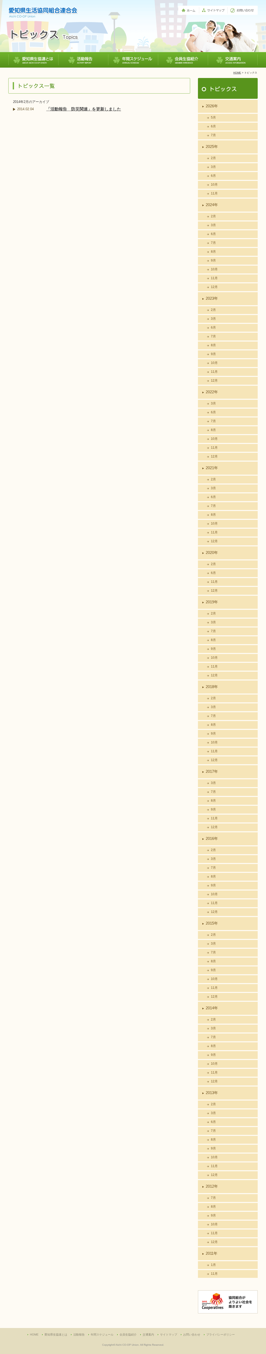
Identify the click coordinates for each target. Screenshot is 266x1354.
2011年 (211, 1253)
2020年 (212, 552)
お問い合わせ (191, 1334)
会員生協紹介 (128, 1334)
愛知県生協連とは (55, 1334)
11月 (214, 193)
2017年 (212, 771)
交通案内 (148, 1334)
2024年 (212, 204)
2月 (213, 158)
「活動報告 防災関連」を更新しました (83, 109)
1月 (213, 1265)
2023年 (212, 298)
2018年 (212, 686)
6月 (213, 126)
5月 (213, 117)
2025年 (212, 146)
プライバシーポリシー (220, 1334)
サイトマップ (168, 1334)
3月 (213, 167)
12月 (214, 287)
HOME (237, 72)
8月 (213, 251)
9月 (213, 260)
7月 (213, 135)
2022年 (212, 392)
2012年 (212, 1186)
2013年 (212, 1092)
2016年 (212, 838)
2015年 (212, 923)
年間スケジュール (102, 1334)
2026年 (212, 106)
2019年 (212, 602)
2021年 (212, 468)
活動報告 (79, 1334)
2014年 (212, 1008)
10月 (214, 184)
